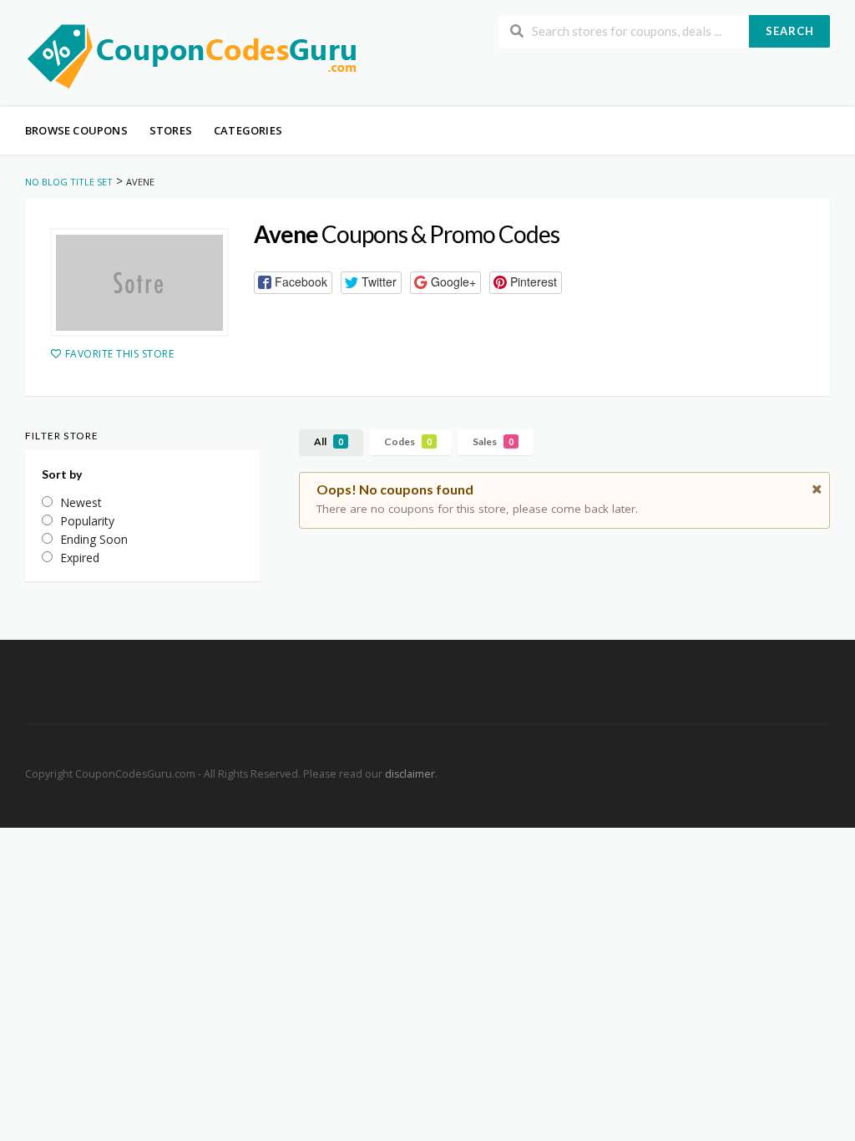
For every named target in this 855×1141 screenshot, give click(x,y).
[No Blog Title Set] (192, 55)
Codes (408, 441)
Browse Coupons (76, 130)
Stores (170, 130)
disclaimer (410, 774)
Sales (493, 441)
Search (790, 31)
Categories (248, 130)
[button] (293, 282)
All (328, 441)
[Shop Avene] (139, 282)
